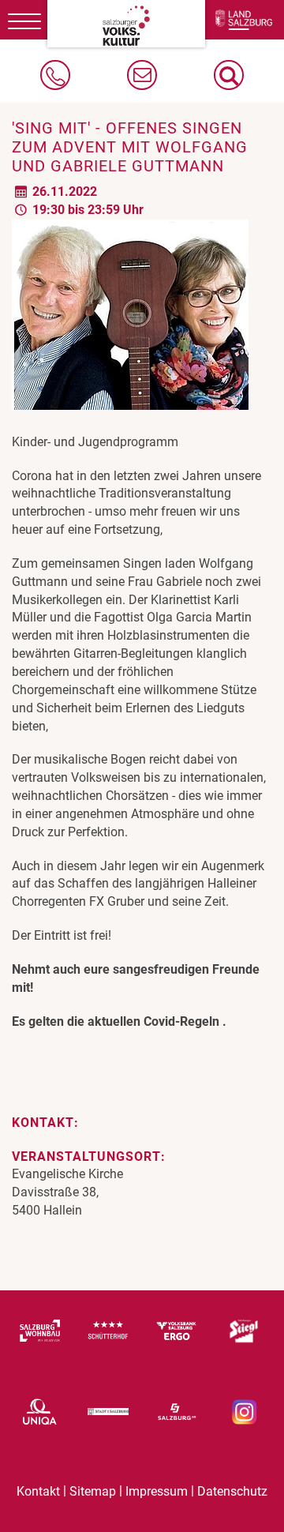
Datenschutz (232, 1491)
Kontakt (38, 1491)
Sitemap (92, 1491)
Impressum (156, 1491)
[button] (228, 75)
